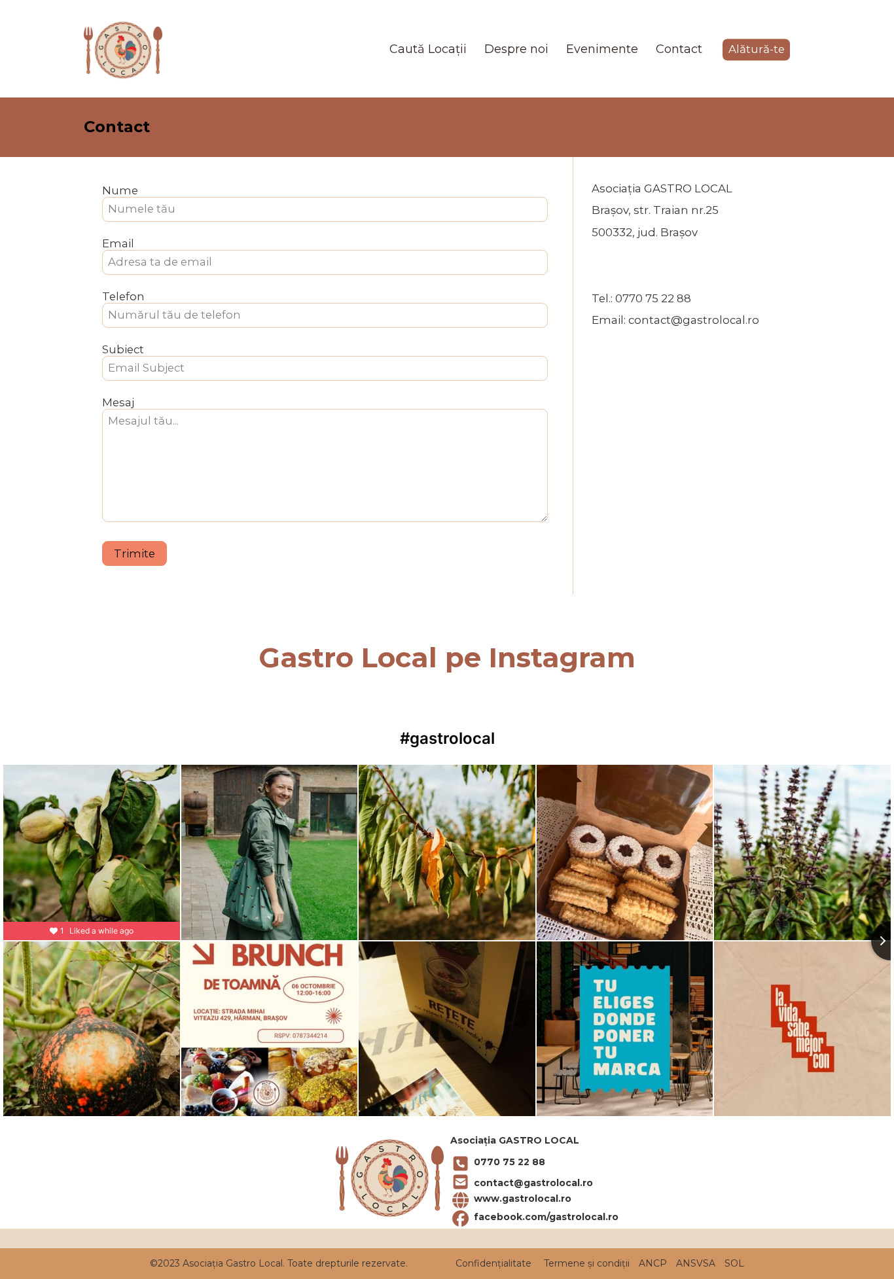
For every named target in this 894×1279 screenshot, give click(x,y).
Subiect (123, 349)
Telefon (123, 296)
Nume (120, 190)
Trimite (134, 553)
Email (118, 243)
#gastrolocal (447, 738)
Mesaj (118, 402)
